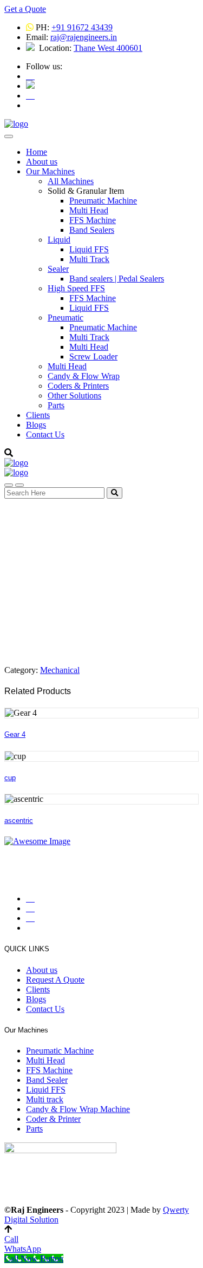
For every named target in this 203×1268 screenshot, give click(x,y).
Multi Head (88, 210)
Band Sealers (91, 229)
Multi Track (89, 259)
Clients (38, 415)
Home (36, 151)
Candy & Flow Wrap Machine (78, 1109)
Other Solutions (74, 395)
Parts (56, 405)
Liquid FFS (89, 249)
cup (10, 778)
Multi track (44, 1099)
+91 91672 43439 (82, 27)
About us (41, 161)
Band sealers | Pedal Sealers (116, 278)
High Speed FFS (76, 288)
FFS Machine (92, 220)
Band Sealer (47, 1079)
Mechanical (60, 670)
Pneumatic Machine (103, 200)
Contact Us (45, 434)
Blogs (36, 424)
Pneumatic (65, 317)
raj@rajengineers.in (83, 37)
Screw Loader (93, 356)
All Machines (71, 181)
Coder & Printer (53, 1118)
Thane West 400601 (108, 48)
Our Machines (50, 171)
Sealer (58, 268)
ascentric (18, 820)
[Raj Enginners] (16, 123)
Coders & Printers (78, 385)
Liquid (59, 239)
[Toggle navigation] (8, 136)
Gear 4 (14, 734)
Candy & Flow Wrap (84, 376)
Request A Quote (55, 979)
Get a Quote (25, 9)
